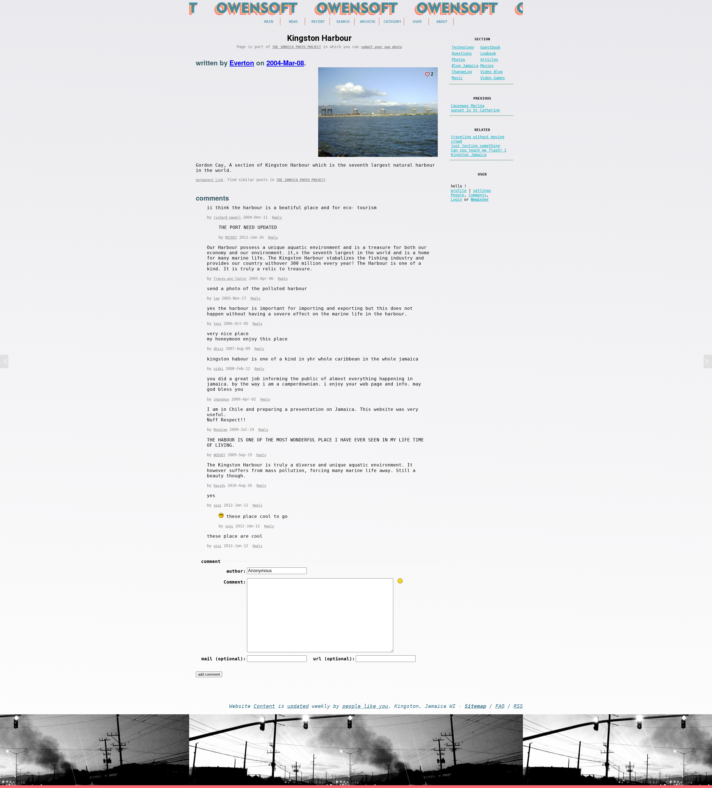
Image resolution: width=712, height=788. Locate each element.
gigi (217, 505)
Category (392, 21)
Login (456, 199)
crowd (456, 141)
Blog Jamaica (465, 65)
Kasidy (219, 486)
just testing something (475, 146)
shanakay (221, 399)
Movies (487, 65)
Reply (277, 217)
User (417, 21)
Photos (458, 59)
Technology (463, 47)
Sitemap (475, 706)
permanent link (209, 180)
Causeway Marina (467, 105)
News (293, 21)
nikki (218, 369)
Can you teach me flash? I (478, 150)
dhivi (218, 349)
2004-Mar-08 (285, 62)
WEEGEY (219, 455)
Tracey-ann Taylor (230, 279)
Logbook (488, 53)
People (457, 195)
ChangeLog (462, 72)
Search (343, 21)
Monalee (220, 430)
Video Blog (491, 72)
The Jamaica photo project (296, 47)
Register (480, 199)
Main (268, 21)
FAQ (500, 706)
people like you (365, 706)
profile (458, 190)
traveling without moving (477, 137)
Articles (489, 59)
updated (298, 706)
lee (216, 298)
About (442, 21)
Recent (318, 21)
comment (211, 561)
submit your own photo (381, 47)
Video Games (492, 78)
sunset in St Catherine (475, 110)
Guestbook (490, 47)
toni (217, 324)
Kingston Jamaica (468, 154)
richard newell (227, 217)
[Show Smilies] (400, 581)
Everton (241, 62)
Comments (477, 195)
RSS (518, 706)
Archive (367, 21)
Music (457, 78)
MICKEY (231, 237)
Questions (462, 53)
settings (482, 190)
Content (264, 706)
